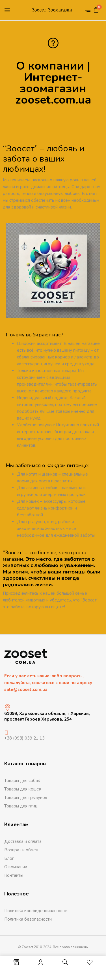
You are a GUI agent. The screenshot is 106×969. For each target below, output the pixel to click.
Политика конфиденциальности (36, 911)
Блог (9, 858)
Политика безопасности (28, 919)
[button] (96, 10)
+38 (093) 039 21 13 (24, 738)
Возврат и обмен (21, 850)
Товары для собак (22, 780)
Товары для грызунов (25, 797)
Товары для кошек (22, 789)
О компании (15, 867)
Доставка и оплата (23, 841)
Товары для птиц (21, 806)
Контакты (13, 875)
